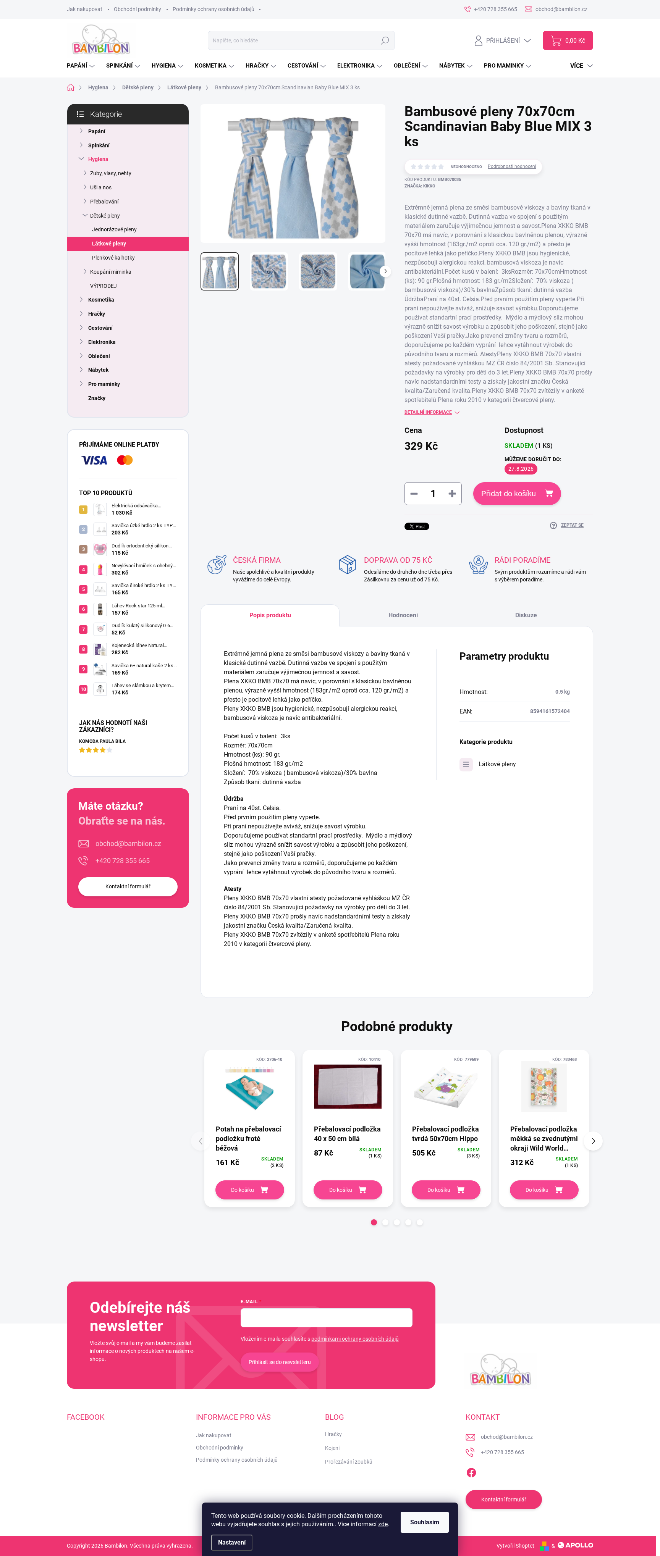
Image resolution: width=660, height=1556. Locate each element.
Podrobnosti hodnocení (512, 166)
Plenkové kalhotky (113, 258)
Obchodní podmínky (137, 9)
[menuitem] (82, 66)
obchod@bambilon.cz (128, 843)
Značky (96, 398)
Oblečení (99, 356)
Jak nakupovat (84, 9)
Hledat (385, 40)
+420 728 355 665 (122, 861)
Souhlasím (424, 1522)
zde (383, 1524)
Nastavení (232, 1542)
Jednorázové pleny (114, 229)
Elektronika (102, 342)
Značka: (419, 186)
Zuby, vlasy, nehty (110, 173)
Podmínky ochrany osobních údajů (213, 9)
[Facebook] (471, 1471)
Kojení (332, 1448)
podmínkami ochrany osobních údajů (355, 1339)
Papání (96, 131)
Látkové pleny (109, 244)
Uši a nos (101, 187)
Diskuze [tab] (526, 615)
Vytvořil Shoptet (515, 1546)
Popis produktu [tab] (270, 615)
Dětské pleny (105, 216)
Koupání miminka (110, 272)
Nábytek (98, 370)
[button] (374, 1222)
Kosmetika (101, 300)
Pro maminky (104, 384)
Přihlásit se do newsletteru (280, 1362)
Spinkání (99, 145)
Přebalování (104, 202)
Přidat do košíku (508, 493)
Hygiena (98, 159)
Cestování (100, 328)
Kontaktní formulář (127, 886)
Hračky (96, 314)
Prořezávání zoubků (348, 1462)
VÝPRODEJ (103, 286)
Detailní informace (428, 412)
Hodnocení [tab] (403, 615)
